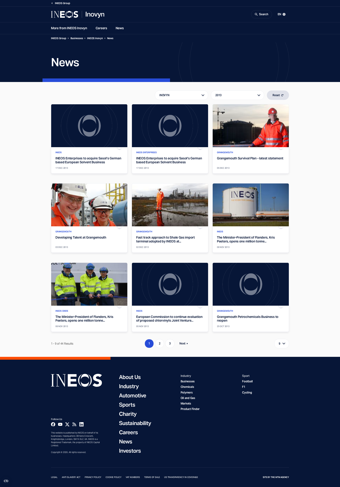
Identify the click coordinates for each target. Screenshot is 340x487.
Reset (276, 95)
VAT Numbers (133, 477)
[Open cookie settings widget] (6, 481)
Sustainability (135, 423)
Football (247, 381)
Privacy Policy (93, 477)
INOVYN (164, 95)
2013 (218, 95)
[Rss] (74, 424)
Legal (54, 477)
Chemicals (187, 387)
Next (184, 344)
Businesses (76, 38)
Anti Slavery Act (71, 477)
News (120, 28)
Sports (127, 404)
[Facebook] (53, 424)
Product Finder (190, 409)
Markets (186, 403)
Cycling (247, 392)
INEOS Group (58, 38)
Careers (101, 28)
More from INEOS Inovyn (69, 28)
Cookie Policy (113, 477)
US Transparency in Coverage (181, 477)
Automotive (132, 395)
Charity (128, 414)
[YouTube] (60, 424)
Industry (129, 386)
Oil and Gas (188, 398)
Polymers (187, 392)
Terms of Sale (152, 477)
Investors (130, 451)
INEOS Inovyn (95, 38)
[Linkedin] (81, 424)
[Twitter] (67, 424)
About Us (130, 377)
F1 (243, 387)
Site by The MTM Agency (276, 477)
